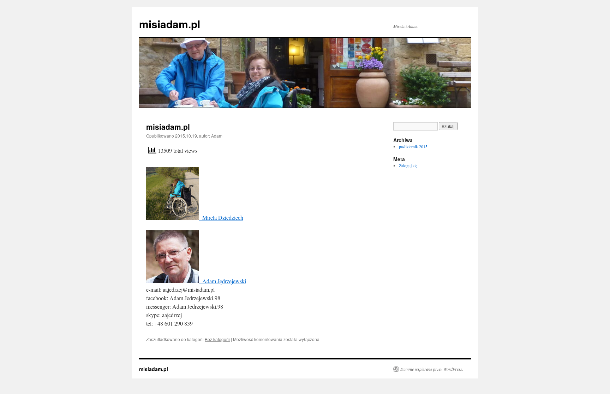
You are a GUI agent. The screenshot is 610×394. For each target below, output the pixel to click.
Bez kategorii (217, 339)
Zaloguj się (408, 165)
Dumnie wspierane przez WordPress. (431, 369)
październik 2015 (413, 146)
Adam (216, 136)
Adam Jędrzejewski (222, 281)
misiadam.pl (169, 23)
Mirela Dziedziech (221, 217)
